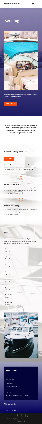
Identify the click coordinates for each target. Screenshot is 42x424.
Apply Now (10, 103)
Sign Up (9, 158)
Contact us (11, 411)
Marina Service (12, 3)
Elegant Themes (20, 419)
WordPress (21, 421)
